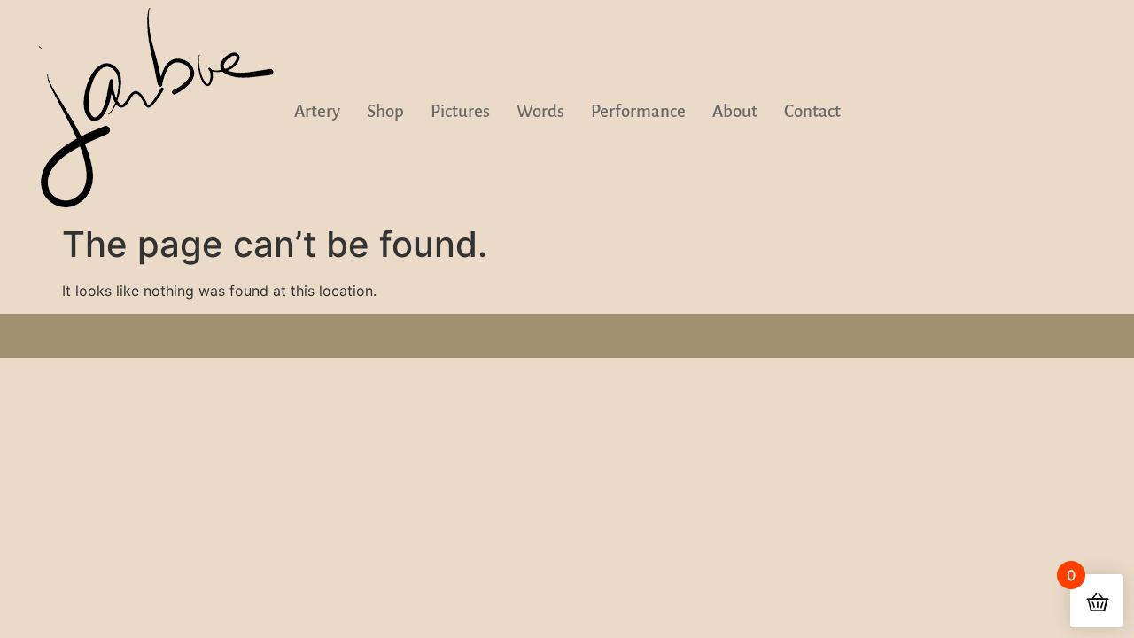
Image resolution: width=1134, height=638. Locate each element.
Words (540, 111)
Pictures (460, 111)
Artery (317, 111)
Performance (638, 111)
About (734, 111)
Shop (385, 111)
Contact (812, 111)
